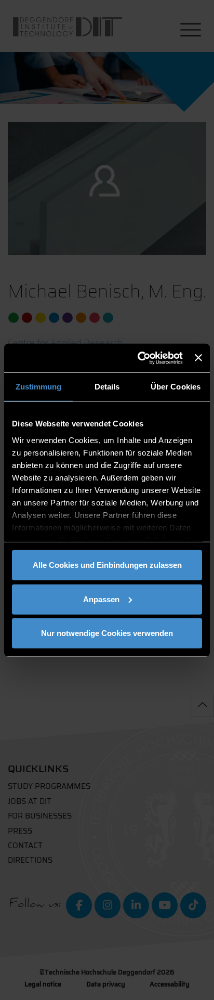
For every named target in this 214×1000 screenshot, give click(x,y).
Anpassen (101, 598)
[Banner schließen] (198, 357)
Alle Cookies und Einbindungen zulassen (107, 565)
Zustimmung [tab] (39, 386)
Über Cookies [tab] (175, 386)
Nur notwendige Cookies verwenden (107, 633)
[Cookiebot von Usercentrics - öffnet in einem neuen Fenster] (139, 358)
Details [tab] (107, 386)
